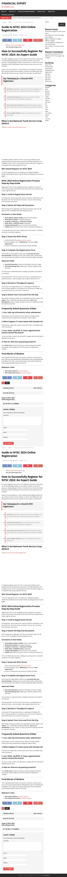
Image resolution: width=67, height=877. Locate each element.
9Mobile (47, 87)
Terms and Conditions (7, 14)
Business (47, 95)
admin (16, 35)
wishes (47, 120)
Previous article (8, 388)
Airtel (46, 89)
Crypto (47, 96)
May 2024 (47, 78)
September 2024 (49, 70)
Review (47, 115)
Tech (46, 117)
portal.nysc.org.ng (25, 373)
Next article (38, 388)
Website (5, 437)
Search (47, 22)
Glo (46, 104)
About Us (3, 11)
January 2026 (48, 68)
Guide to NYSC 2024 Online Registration (8, 398)
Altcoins (47, 91)
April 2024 (47, 79)
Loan (46, 107)
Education (47, 98)
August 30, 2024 (8, 35)
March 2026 (48, 65)
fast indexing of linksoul (51, 54)
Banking (47, 93)
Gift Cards (47, 102)
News (21, 35)
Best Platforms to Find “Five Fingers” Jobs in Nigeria (54, 55)
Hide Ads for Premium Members (26, 11)
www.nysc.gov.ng (23, 371)
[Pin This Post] (27, 40)
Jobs (46, 106)
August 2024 (48, 72)
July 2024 (47, 74)
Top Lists (47, 118)
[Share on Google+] (38, 40)
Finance (47, 100)
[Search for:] (57, 17)
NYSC (7, 383)
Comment (6, 415)
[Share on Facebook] (7, 40)
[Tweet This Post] (17, 40)
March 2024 (48, 81)
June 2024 (47, 76)
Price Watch (48, 113)
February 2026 (49, 66)
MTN (46, 109)
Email (4, 432)
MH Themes (46, 875)
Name (5, 427)
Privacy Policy (41, 11)
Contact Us (12, 11)
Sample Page (51, 11)
